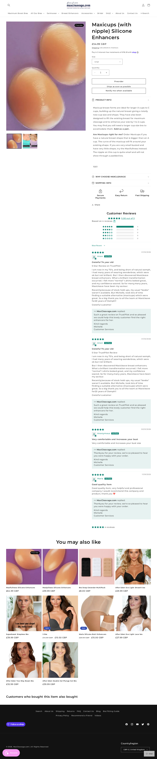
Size (93, 57)
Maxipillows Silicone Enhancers (57, 588)
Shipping (95, 48)
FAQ (79, 711)
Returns (70, 711)
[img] (98, 252)
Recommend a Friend (81, 715)
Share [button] (97, 205)
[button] (9, 5)
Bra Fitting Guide (111, 711)
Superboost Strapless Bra (17, 634)
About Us (49, 711)
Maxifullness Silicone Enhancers (20, 588)
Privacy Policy (62, 715)
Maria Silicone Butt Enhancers (92, 634)
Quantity (95, 68)
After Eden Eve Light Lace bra (128, 634)
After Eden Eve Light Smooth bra (130, 588)
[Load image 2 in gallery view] (30, 141)
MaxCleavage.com (21, 747)
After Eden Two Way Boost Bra (20, 681)
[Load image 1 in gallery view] (14, 141)
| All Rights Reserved (39, 747)
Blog (98, 711)
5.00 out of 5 (128, 218)
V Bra (45, 634)
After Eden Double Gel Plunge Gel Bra (60, 681)
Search (39, 711)
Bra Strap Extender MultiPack (92, 588)
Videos (98, 715)
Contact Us (88, 711)
